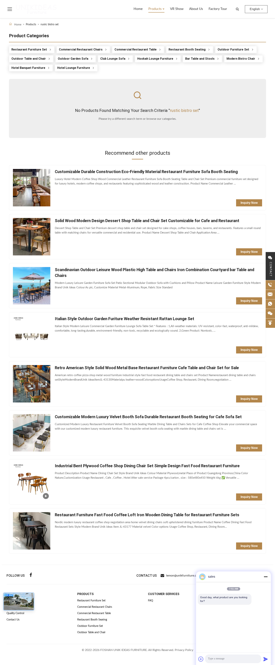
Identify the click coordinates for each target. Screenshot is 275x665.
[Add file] (201, 659)
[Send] (266, 659)
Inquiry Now (249, 202)
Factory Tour (218, 9)
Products (155, 9)
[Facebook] (30, 575)
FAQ (150, 600)
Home (138, 9)
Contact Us (13, 619)
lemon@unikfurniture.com (183, 575)
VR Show (177, 9)
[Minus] (265, 576)
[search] (237, 9)
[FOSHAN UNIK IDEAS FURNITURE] (36, 9)
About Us (196, 9)
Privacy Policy (184, 650)
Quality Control (15, 613)
